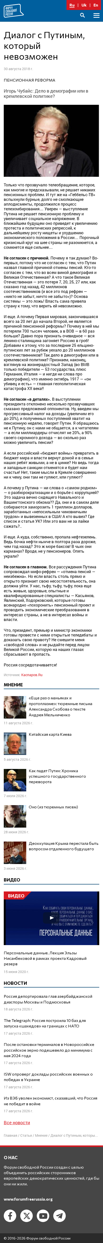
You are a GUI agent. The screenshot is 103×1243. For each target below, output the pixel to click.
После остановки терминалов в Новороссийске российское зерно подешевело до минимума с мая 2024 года (49, 1050)
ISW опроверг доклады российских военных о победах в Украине (48, 1077)
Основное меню (96, 21)
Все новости (17, 1122)
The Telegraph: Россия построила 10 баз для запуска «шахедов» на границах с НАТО (45, 1023)
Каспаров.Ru (31, 674)
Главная (10, 1135)
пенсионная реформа (29, 80)
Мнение (41, 1135)
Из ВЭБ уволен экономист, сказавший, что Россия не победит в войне (50, 1101)
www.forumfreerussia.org (28, 1199)
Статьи (26, 1135)
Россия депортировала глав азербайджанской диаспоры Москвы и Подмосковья (48, 999)
